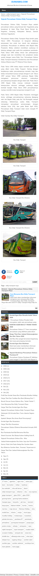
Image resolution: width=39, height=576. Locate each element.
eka (25, 492)
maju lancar (13, 509)
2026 (5, 366)
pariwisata (28, 519)
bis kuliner (10, 485)
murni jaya (27, 512)
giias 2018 (26, 495)
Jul (4, 462)
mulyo (20, 512)
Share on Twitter (22, 271)
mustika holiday (7, 516)
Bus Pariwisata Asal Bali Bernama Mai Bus (15, 432)
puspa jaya (30, 522)
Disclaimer (9, 574)
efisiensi (19, 492)
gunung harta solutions (20, 498)
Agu (4, 459)
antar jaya (29, 481)
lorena (30, 505)
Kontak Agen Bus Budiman (19, 343)
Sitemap (2, 574)
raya (29, 526)
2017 (5, 381)
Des (4, 386)
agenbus (12, 481)
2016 (5, 384)
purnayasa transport (18, 522)
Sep (4, 456)
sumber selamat (17, 543)
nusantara (27, 516)
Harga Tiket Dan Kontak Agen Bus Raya (14, 407)
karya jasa (5, 505)
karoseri (30, 502)
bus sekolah (6, 488)
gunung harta (6, 498)
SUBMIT (34, 282)
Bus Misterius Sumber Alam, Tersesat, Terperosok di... (19, 447)
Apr (4, 471)
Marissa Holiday (24, 509)
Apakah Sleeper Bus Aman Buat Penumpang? (16, 418)
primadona (5, 522)
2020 (5, 372)
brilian (18, 485)
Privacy (16, 574)
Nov (4, 389)
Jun (4, 465)
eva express (33, 492)
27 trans (4, 481)
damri (26, 488)
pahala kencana (7, 519)
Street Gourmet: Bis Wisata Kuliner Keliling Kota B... (18, 435)
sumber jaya (6, 543)
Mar (4, 474)
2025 (5, 369)
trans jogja (15, 546)
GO (36, 308)
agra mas (20, 481)
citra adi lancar (17, 488)
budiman (24, 485)
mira (33, 509)
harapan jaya (6, 502)
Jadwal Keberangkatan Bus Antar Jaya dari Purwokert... (19, 441)
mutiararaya (18, 516)
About (27, 574)
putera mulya (6, 526)
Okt (4, 392)
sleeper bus (6, 540)
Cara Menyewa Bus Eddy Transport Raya (14, 404)
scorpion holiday (7, 533)
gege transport (7, 495)
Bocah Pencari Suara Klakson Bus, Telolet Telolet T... (18, 401)
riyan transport (19, 529)
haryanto (16, 502)
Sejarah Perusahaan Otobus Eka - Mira (14, 438)
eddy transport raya (13, 14)
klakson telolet (15, 505)
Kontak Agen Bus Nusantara (10, 421)
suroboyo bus (29, 543)
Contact (22, 574)
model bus (5, 512)
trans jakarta (6, 546)
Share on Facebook (9, 271)
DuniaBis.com (19, 2)
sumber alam (28, 540)
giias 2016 (17, 495)
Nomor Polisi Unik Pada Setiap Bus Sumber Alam (17, 444)
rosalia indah (30, 529)
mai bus (4, 509)
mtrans (13, 512)
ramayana (23, 526)
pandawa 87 (19, 519)
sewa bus (28, 533)
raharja (15, 526)
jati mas (23, 502)
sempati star (19, 533)
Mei (4, 468)
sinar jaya (29, 536)
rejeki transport (7, 529)
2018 (5, 378)
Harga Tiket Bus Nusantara (10, 424)
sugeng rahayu (17, 540)
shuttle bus (5, 536)
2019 (5, 375)
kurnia (24, 505)
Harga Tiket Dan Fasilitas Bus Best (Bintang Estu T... (18, 398)
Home (3, 14)
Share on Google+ (9, 277)
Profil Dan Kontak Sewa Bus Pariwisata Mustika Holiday (19, 395)
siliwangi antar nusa (17, 536)
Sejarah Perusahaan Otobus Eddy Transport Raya (17, 410)
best (3, 485)
